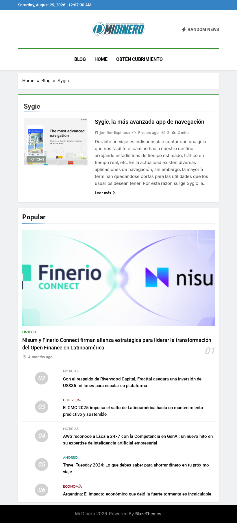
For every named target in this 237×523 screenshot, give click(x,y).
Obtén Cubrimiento (139, 59)
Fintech (29, 332)
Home (101, 59)
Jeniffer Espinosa (115, 132)
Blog (80, 59)
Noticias (36, 159)
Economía (72, 486)
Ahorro (70, 457)
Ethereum (72, 400)
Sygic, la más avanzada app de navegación (149, 121)
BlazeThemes (148, 513)
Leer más (103, 193)
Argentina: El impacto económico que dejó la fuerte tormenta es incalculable (137, 494)
